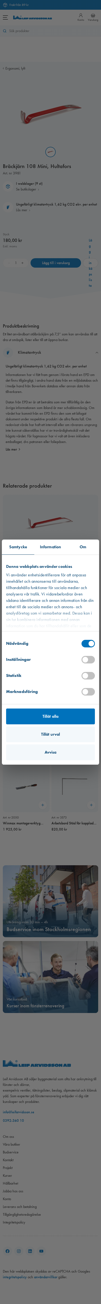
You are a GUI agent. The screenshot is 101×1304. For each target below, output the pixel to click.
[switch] (88, 659)
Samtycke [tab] (18, 546)
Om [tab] (83, 546)
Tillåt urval (50, 734)
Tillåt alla (50, 716)
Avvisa (51, 752)
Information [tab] (50, 546)
